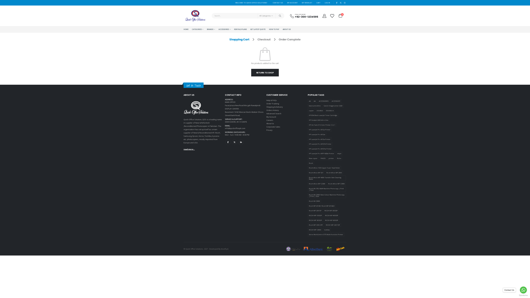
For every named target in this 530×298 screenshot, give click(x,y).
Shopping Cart (239, 39)
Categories (197, 29)
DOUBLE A (330, 111)
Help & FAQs (271, 100)
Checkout (264, 39)
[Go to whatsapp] (523, 290)
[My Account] (324, 16)
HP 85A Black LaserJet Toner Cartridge (323, 115)
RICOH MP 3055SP (331, 211)
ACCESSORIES (223, 29)
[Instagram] (344, 3)
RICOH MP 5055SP (315, 220)
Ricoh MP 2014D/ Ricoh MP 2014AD (322, 206)
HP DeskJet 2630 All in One (318, 120)
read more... (189, 149)
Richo (339, 158)
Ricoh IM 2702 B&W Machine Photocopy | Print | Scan (326, 189)
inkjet (339, 153)
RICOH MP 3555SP (315, 215)
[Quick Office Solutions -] (195, 15)
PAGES (323, 158)
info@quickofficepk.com (235, 128)
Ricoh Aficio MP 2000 (334, 173)
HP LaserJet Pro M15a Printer (320, 139)
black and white (315, 106)
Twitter (234, 142)
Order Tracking (272, 103)
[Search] (280, 15)
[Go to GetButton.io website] (523, 295)
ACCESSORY (336, 101)
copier (311, 111)
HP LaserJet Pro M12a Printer (320, 130)
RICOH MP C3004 (315, 230)
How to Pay (274, 29)
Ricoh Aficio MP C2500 (317, 184)
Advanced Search (273, 113)
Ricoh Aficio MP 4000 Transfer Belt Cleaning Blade (325, 178)
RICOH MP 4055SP (331, 215)
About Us (287, 29)
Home (186, 29)
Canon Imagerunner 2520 (333, 106)
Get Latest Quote (258, 29)
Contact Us (278, 3)
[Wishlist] (332, 16)
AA (315, 101)
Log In (327, 3)
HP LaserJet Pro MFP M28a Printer (321, 153)
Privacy (269, 130)
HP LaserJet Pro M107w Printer (320, 149)
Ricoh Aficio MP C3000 (336, 184)
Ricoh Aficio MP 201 (316, 173)
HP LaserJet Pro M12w (317, 134)
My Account (292, 3)
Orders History (272, 110)
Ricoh (311, 163)
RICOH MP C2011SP (333, 225)
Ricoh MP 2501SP (315, 211)
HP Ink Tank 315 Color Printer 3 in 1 (322, 125)
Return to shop (265, 72)
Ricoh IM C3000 (314, 201)
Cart (318, 3)
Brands (210, 29)
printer (331, 158)
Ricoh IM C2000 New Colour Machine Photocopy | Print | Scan (327, 195)
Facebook (228, 142)
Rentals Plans (240, 29)
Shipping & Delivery (274, 107)
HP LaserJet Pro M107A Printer (320, 144)
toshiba (327, 230)
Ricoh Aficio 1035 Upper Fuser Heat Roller (324, 168)
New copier (313, 158)
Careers (269, 120)
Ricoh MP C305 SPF (316, 225)
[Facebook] (337, 3)
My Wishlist (307, 3)
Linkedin (241, 142)
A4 (310, 101)
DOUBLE (320, 111)
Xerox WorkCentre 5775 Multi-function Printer (326, 234)
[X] (341, 3)
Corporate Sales (273, 127)
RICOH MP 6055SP (331, 220)
